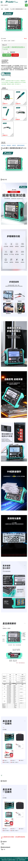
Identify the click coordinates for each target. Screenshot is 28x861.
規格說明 (9, 145)
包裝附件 (14, 145)
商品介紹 (3, 142)
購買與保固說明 (20, 145)
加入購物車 (6, 55)
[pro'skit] (11, 2)
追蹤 (26, 38)
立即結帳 (15, 55)
